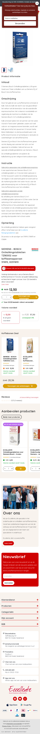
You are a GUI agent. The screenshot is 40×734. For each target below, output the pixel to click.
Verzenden (20, 23)
